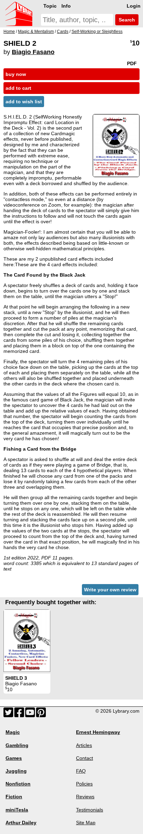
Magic (13, 732)
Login (134, 6)
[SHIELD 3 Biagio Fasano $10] (26, 640)
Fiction (14, 796)
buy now (16, 74)
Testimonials (89, 810)
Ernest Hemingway (98, 732)
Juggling (16, 771)
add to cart (18, 88)
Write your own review (110, 589)
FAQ (81, 771)
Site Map (85, 822)
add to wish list (24, 101)
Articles (84, 745)
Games (14, 758)
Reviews (85, 796)
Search (126, 20)
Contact (84, 758)
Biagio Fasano (33, 52)
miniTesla (17, 810)
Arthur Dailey (21, 822)
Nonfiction (18, 784)
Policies (84, 784)
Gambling (17, 745)
